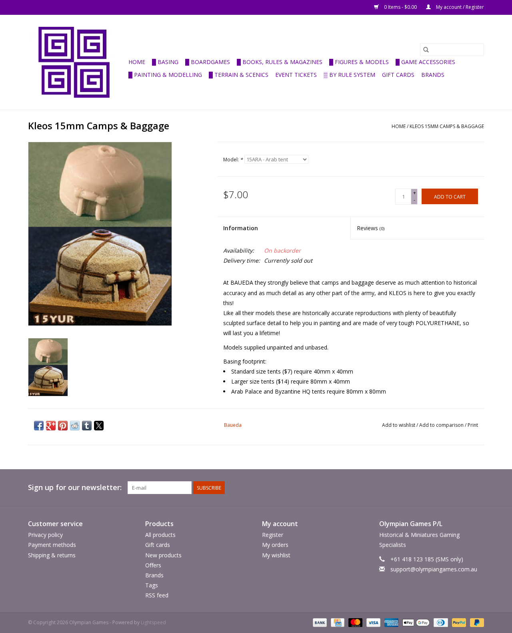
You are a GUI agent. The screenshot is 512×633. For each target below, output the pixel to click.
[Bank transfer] (319, 622)
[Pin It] (63, 425)
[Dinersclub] (440, 622)
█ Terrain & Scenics (238, 74)
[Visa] (373, 622)
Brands (432, 74)
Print (473, 425)
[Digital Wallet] (415, 622)
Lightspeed (153, 622)
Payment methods (52, 545)
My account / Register (459, 7)
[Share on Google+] (51, 425)
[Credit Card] (337, 622)
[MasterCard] (355, 622)
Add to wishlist (399, 425)
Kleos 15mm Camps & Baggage (447, 126)
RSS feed (156, 595)
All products (160, 535)
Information (240, 228)
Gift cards (398, 74)
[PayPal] (458, 622)
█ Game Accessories (425, 62)
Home (136, 62)
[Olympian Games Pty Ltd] (77, 62)
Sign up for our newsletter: (75, 487)
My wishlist (276, 555)
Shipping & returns (52, 555)
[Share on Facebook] (39, 425)
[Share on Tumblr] (87, 425)
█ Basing (165, 62)
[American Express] (391, 622)
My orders (275, 545)
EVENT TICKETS (296, 74)
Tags (151, 585)
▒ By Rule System (349, 74)
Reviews (370, 228)
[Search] (426, 49)
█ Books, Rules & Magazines (279, 62)
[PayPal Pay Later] (475, 622)
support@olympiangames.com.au (433, 569)
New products (163, 555)
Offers (153, 565)
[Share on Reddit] (75, 425)
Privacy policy (45, 535)
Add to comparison (442, 425)
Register (272, 535)
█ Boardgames (207, 62)
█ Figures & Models (359, 62)
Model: (233, 159)
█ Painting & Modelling (165, 74)
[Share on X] (99, 425)
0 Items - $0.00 (400, 7)
